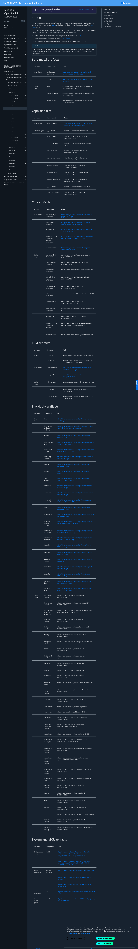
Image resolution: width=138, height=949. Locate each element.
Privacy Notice (86, 934)
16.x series (12, 92)
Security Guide (9, 58)
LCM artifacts (108, 21)
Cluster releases (12, 86)
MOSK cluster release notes (14, 74)
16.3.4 (12, 121)
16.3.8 (12, 108)
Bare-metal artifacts (110, 12)
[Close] (131, 928)
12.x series (12, 154)
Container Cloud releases (15, 82)
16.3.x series (14, 99)
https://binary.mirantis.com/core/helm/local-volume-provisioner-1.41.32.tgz (77, 73)
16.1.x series (14, 141)
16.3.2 (12, 128)
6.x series (12, 166)
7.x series (12, 163)
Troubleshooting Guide (11, 48)
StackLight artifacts (110, 24)
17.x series (12, 89)
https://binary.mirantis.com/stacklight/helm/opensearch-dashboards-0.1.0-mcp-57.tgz (75, 501)
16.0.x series (14, 144)
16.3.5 (12, 118)
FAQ (5, 61)
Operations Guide (10, 45)
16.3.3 (12, 124)
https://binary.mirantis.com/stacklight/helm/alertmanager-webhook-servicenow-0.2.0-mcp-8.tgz (76, 427)
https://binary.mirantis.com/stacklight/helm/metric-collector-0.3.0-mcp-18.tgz (73, 479)
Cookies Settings (76, 938)
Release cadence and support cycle (14, 183)
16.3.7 (12, 111)
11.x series (12, 157)
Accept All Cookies (104, 943)
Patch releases (12, 173)
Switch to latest (84, 9)
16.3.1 (12, 131)
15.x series (12, 147)
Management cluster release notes (14, 78)
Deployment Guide (10, 41)
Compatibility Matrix (10, 176)
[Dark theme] (123, 3)
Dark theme (129, 3)
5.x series (12, 170)
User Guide (8, 54)
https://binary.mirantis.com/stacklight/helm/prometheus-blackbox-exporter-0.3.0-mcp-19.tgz (75, 522)
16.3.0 (12, 134)
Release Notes (9, 71)
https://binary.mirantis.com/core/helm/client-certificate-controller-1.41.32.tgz (75, 223)
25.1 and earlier (9, 28)
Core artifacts (108, 18)
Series (6, 26)
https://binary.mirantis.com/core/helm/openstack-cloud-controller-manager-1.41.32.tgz (77, 237)
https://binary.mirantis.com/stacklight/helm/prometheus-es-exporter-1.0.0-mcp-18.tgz (75, 531)
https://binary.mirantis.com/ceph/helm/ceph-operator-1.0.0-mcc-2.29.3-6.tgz (78, 124)
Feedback (137, 384)
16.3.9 (12, 105)
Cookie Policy (72, 934)
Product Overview (10, 35)
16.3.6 (12, 115)
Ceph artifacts (108, 15)
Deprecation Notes (10, 180)
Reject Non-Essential (105, 938)
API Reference (9, 51)
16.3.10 (13, 102)
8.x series (12, 160)
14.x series (12, 150)
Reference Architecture (11, 38)
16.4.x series (14, 95)
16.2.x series (14, 137)
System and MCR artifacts (112, 27)
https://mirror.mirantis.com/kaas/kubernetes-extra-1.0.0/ (76, 870)
